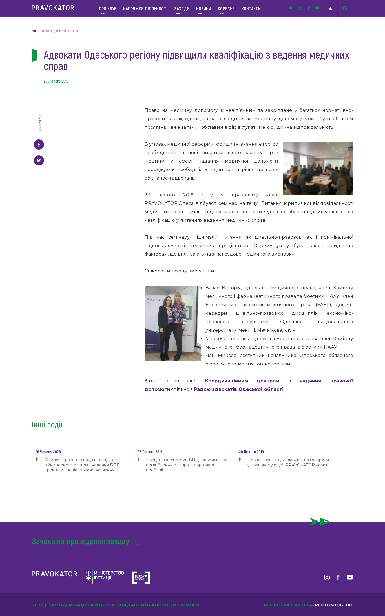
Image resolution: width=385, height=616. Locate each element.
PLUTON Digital (334, 605)
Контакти (251, 8)
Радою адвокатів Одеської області (239, 389)
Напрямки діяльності (145, 8)
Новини (203, 8)
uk (330, 8)
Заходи (181, 8)
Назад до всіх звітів (59, 31)
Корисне (226, 8)
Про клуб (107, 8)
